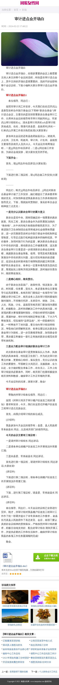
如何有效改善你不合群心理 (16, 649)
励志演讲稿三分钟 (39, 645)
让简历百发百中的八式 (41, 641)
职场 (24, 10)
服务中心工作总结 (11, 653)
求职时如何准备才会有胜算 (43, 649)
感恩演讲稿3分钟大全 (41, 662)
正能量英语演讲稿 (11, 641)
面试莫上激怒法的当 (12, 645)
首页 (16, 10)
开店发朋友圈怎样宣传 (13, 662)
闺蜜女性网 (25, 681)
